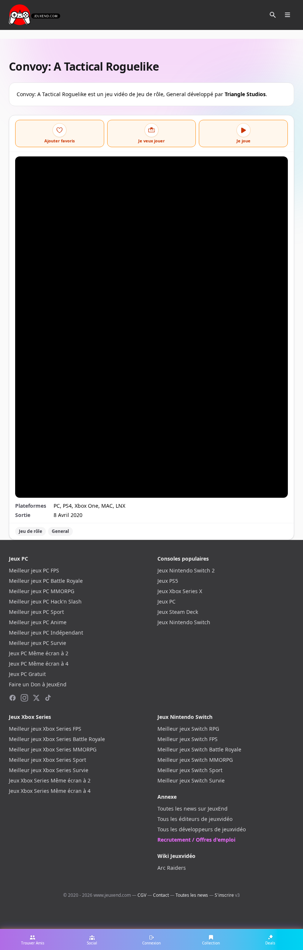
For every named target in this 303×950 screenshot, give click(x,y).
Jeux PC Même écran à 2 (38, 653)
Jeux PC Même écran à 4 (38, 663)
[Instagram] (24, 697)
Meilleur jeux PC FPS (34, 570)
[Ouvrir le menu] (287, 14)
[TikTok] (48, 697)
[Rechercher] (272, 14)
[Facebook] (12, 697)
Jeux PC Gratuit (27, 673)
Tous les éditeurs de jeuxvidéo (194, 818)
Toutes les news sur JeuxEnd (192, 808)
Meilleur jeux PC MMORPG (41, 591)
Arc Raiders (171, 867)
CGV (141, 895)
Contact (161, 895)
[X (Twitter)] (36, 697)
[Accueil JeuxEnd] (34, 14)
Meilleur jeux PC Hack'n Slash (45, 601)
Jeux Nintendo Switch (183, 622)
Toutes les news (192, 895)
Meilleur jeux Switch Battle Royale (199, 749)
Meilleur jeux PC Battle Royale (46, 580)
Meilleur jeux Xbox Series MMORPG (52, 749)
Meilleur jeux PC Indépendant (46, 632)
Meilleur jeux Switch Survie (191, 780)
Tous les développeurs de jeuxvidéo (201, 829)
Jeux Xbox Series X (179, 591)
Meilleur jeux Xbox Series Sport (47, 759)
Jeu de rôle (30, 531)
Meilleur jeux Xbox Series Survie (48, 770)
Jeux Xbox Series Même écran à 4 (50, 790)
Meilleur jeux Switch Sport (189, 770)
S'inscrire (224, 895)
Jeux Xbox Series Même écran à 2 (50, 780)
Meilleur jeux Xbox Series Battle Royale (57, 739)
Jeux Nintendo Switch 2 (186, 570)
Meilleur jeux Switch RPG (188, 728)
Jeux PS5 (167, 580)
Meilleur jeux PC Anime (38, 622)
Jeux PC (166, 601)
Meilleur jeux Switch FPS (187, 739)
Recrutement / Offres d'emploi (196, 839)
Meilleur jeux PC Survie (37, 642)
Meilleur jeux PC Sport (36, 611)
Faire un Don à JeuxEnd (38, 684)
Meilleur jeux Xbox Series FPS (45, 728)
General (60, 531)
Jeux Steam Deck (177, 611)
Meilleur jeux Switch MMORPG (195, 759)
